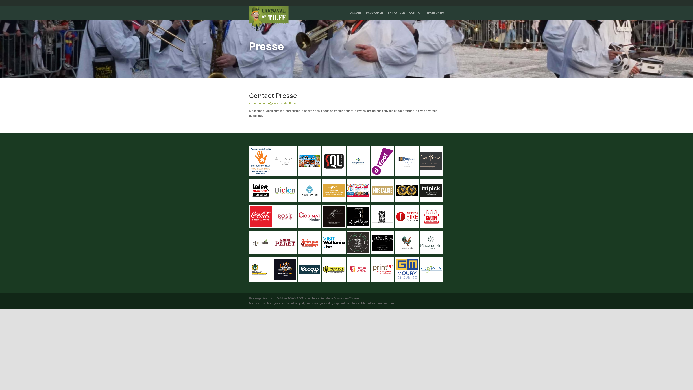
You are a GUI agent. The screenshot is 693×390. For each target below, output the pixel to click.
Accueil (355, 12)
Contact (415, 12)
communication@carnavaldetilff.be (272, 103)
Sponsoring (435, 12)
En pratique (396, 12)
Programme (374, 12)
